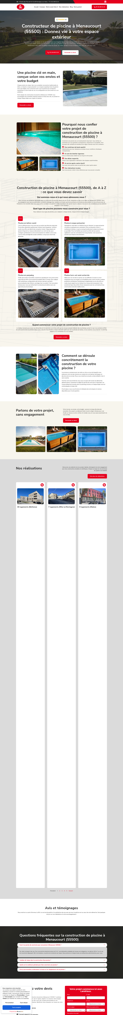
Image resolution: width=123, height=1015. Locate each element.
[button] (61, 20)
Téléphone (70, 1001)
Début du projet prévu (92, 1007)
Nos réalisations (64, 7)
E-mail (88, 994)
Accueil (36, 7)
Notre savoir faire (51, 7)
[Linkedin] (105, 2)
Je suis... (88, 1001)
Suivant (71, 891)
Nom (68, 994)
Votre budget (71, 1007)
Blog (71, 7)
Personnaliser (9, 1003)
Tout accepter (16, 1007)
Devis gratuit (78, 7)
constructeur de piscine (75, 44)
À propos (42, 7)
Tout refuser (24, 1003)
